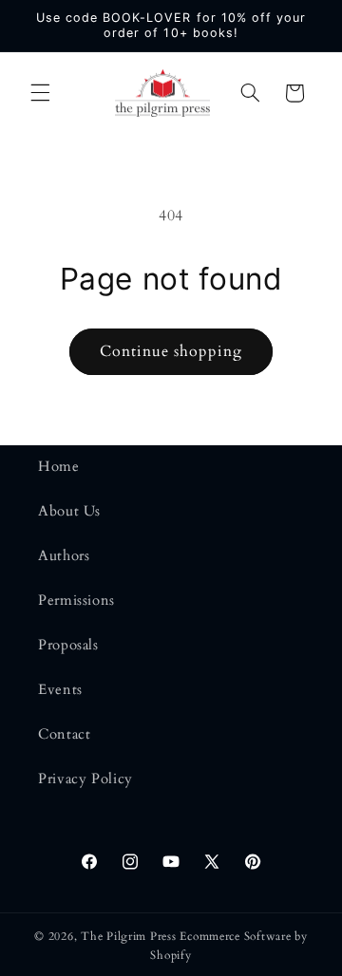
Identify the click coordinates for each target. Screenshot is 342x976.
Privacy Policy (85, 778)
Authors (63, 555)
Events (60, 689)
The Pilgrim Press (129, 936)
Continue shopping (171, 351)
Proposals (68, 644)
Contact (64, 733)
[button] (40, 93)
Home (59, 466)
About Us (69, 510)
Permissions (76, 600)
